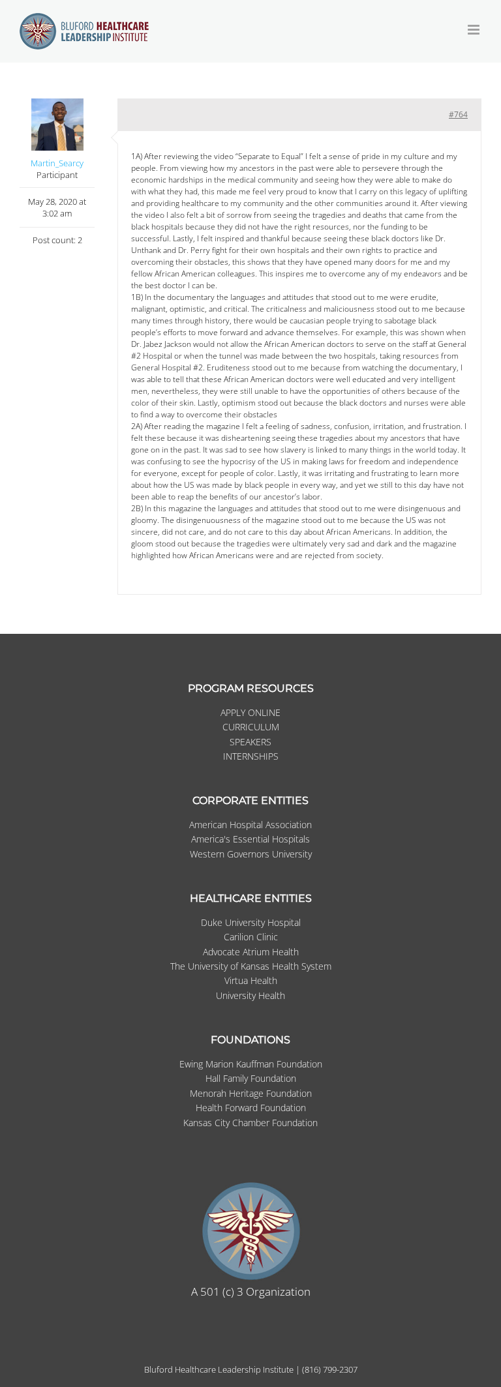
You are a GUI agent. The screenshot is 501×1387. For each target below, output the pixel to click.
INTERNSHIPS (251, 756)
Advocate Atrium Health (251, 952)
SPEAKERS (250, 742)
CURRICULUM (250, 727)
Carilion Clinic (251, 937)
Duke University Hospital (251, 922)
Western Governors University (251, 854)
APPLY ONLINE (250, 712)
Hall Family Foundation (250, 1078)
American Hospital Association (250, 824)
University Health (250, 995)
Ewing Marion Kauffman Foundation (250, 1064)
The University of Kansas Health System (250, 966)
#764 (458, 114)
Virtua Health (250, 980)
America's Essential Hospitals (250, 839)
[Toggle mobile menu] (474, 30)
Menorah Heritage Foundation (251, 1093)
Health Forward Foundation (251, 1107)
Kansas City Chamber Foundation (250, 1122)
